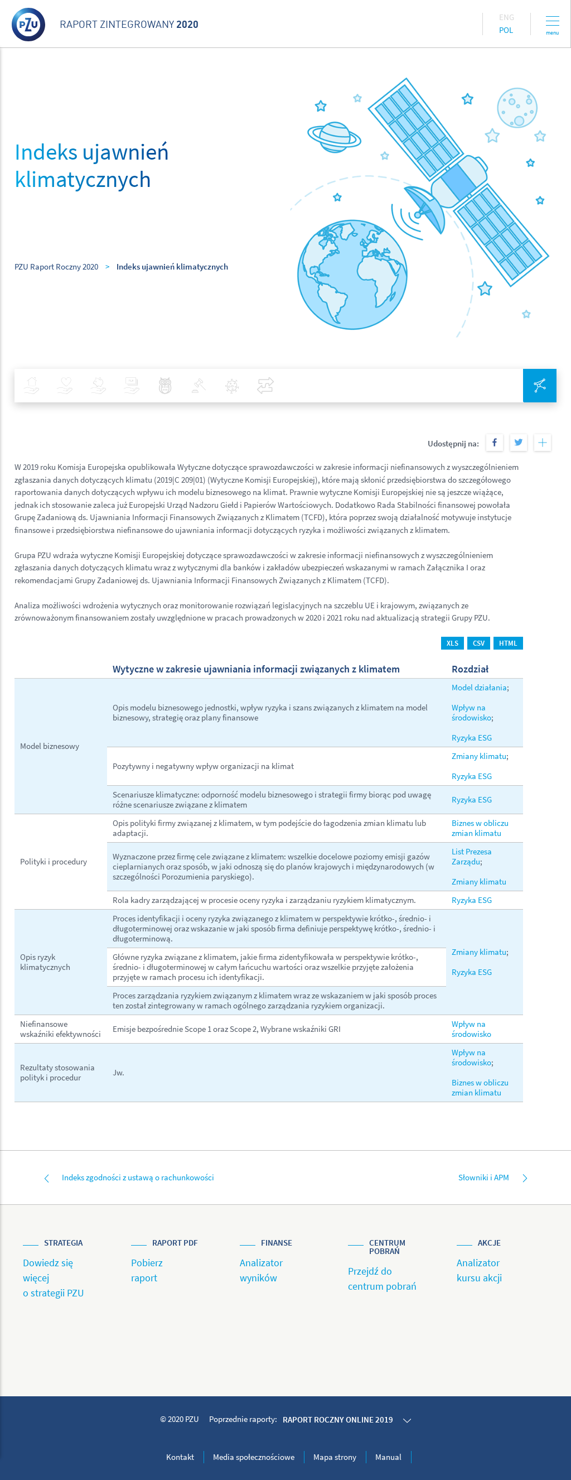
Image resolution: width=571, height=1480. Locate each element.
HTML (508, 642)
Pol (506, 30)
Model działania (479, 687)
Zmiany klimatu (479, 756)
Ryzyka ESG (472, 737)
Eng (506, 17)
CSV (479, 642)
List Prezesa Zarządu (472, 856)
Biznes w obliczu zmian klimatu (480, 828)
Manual (388, 1457)
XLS (452, 642)
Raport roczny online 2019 (338, 1419)
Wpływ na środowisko (471, 712)
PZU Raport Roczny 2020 (56, 266)
